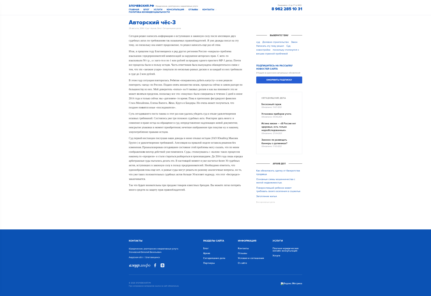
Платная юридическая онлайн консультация (286, 249)
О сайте (242, 263)
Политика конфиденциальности (149, 12)
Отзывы (193, 9)
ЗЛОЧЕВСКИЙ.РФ (141, 6)
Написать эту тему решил (270, 46)
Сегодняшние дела (172, 28)
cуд (258, 42)
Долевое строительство (275, 42)
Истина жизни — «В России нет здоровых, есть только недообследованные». (278, 127)
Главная (134, 9)
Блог (146, 9)
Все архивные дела (265, 202)
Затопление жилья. (266, 196)
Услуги (158, 9)
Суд (147, 28)
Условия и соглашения (251, 258)
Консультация (175, 9)
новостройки (263, 49)
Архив (153, 28)
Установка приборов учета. (276, 113)
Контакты (208, 9)
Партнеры (209, 263)
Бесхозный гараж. (271, 104)
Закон (294, 42)
